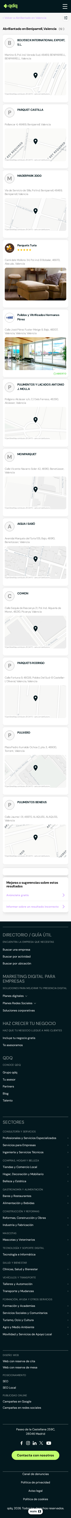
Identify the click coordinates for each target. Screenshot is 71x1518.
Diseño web (11, 1355)
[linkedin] (35, 1444)
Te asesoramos (13, 1045)
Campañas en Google (17, 1401)
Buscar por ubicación (17, 963)
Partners (8, 1086)
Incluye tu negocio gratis (19, 1038)
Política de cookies (35, 1499)
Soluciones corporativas (19, 1010)
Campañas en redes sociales (22, 1408)
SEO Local (9, 1388)
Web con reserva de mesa (20, 1367)
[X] (41, 1444)
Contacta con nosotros (35, 1455)
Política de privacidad (35, 1482)
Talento (8, 1100)
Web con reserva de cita (19, 1361)
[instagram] (28, 1444)
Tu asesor (9, 1079)
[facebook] (21, 1444)
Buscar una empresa (16, 950)
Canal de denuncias (35, 1474)
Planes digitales (13, 996)
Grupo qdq (10, 1072)
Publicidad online (15, 1395)
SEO (5, 1381)
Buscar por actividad (17, 956)
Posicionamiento (14, 1375)
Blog (6, 1093)
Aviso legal (35, 1491)
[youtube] (48, 1444)
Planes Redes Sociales (17, 1003)
